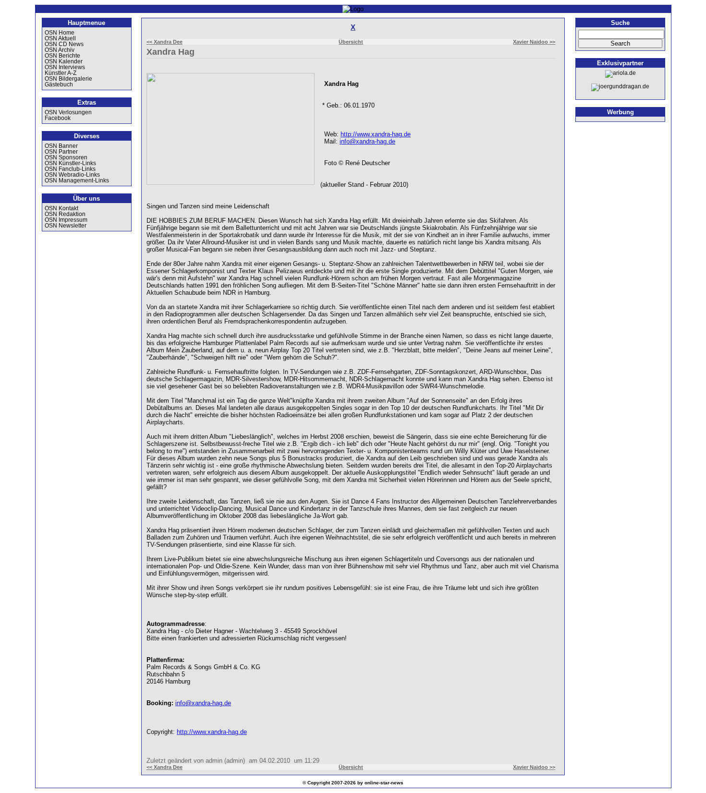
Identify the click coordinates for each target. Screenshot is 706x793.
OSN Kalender (64, 61)
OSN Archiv (59, 50)
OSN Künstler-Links (70, 163)
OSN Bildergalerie (68, 79)
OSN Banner (61, 146)
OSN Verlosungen (68, 112)
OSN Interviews (65, 67)
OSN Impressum (66, 220)
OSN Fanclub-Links (70, 169)
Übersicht (351, 42)
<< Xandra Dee (164, 42)
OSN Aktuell (60, 38)
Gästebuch (59, 84)
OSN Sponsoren (66, 157)
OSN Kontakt (61, 208)
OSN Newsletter (65, 225)
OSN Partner (61, 152)
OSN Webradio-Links (72, 175)
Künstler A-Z (60, 73)
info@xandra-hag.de (367, 141)
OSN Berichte (62, 56)
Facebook (58, 118)
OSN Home (59, 33)
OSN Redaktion (65, 214)
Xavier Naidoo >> (534, 42)
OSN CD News (64, 44)
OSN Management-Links (77, 180)
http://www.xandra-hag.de (376, 134)
